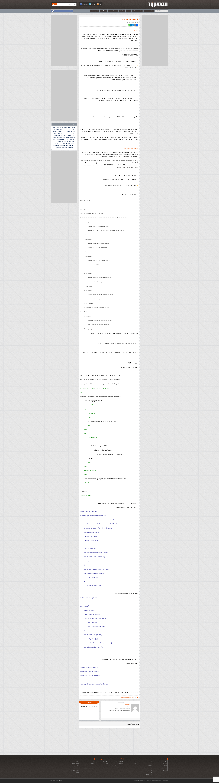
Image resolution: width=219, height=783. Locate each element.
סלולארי (71, 143)
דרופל (73, 141)
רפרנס (128, 11)
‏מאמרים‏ (131, 16)
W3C (54, 137)
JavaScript (56, 134)
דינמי (54, 139)
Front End (164, 759)
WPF (74, 139)
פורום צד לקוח (61, 143)
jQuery (165, 770)
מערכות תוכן (104, 759)
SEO (73, 133)
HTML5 (73, 131)
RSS (100, 4)
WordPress (105, 761)
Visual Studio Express (117, 765)
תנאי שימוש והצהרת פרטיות (145, 780)
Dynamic (63, 131)
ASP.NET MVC (69, 128)
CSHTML (60, 129)
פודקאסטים (94, 11)
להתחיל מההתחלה (89, 765)
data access (124, 697)
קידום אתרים (59, 147)
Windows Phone (70, 137)
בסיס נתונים (59, 139)
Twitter (93, 4)
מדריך (56, 141)
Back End (149, 759)
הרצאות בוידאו (149, 11)
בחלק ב (135, 692)
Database (69, 129)
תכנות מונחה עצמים (89, 768)
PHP (64, 134)
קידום (63, 147)
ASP (57, 128)
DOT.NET (76, 759)
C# (74, 128)
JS (62, 134)
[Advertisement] (155, 40)
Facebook (85, 4)
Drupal (106, 763)
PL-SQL (135, 763)
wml (71, 139)
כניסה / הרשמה (67, 11)
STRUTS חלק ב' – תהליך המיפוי (88, 706)
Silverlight (76, 768)
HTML (68, 132)
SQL (62, 135)
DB (73, 129)
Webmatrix (120, 763)
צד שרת (67, 147)
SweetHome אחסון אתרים (56, 780)
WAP (58, 137)
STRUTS (131, 697)
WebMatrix (62, 137)
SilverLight (57, 135)
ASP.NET (149, 765)
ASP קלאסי (149, 774)
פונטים (122, 11)
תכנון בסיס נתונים (133, 765)
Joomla (106, 765)
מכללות (103, 11)
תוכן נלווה (90, 759)
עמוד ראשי (136, 16)
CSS (64, 129)
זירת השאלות (137, 11)
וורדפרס (61, 141)
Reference (69, 133)
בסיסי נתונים (133, 759)
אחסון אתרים (113, 11)
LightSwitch (76, 765)
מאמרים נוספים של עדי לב (111, 719)
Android (92, 763)
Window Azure (75, 763)
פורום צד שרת (67, 145)
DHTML (55, 131)
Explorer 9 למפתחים (118, 761)
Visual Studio (70, 135)
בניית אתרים (66, 139)
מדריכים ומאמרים (161, 11)
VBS (65, 135)
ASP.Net (62, 128)
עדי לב (136, 22)
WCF (77, 772)
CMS (55, 129)
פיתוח (57, 146)
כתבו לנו (136, 780)
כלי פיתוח (120, 759)
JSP (128, 697)
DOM (59, 131)
